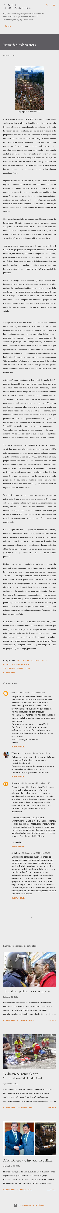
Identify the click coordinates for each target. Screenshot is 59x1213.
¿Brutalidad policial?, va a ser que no (26, 991)
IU (28, 660)
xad (13, 692)
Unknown (16, 783)
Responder (18, 746)
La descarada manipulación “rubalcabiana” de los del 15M (22, 1076)
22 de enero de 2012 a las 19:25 (36, 783)
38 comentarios (25, 1107)
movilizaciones (11, 664)
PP (22, 664)
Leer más (51, 1020)
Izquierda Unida (38, 660)
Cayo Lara (20, 660)
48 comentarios (25, 1020)
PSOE (26, 664)
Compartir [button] (9, 672)
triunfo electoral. (13, 668)
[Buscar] (47, 5)
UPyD (27, 668)
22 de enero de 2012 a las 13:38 (31, 692)
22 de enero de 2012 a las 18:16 (35, 753)
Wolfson (15, 753)
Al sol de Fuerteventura (17, 6)
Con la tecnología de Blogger (31, 1205)
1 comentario (24, 1189)
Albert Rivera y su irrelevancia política (27, 1160)
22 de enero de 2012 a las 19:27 (36, 853)
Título (8, 26)
